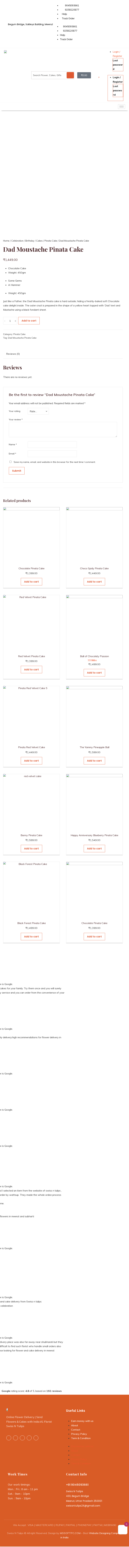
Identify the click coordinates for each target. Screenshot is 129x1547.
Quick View (31, 560)
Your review (16, 419)
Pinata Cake (51, 240)
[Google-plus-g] (29, 1437)
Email (12, 453)
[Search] (70, 75)
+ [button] (15, 320)
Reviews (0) (13, 353)
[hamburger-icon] (121, 106)
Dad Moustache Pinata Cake (22, 337)
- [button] (4, 320)
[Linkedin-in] (15, 1437)
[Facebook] (8, 1437)
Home (6, 240)
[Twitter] (22, 1437)
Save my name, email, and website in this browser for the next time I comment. (54, 462)
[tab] (13, 354)
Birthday (29, 240)
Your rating (14, 411)
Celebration (17, 240)
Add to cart (29, 320)
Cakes (39, 240)
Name (13, 444)
